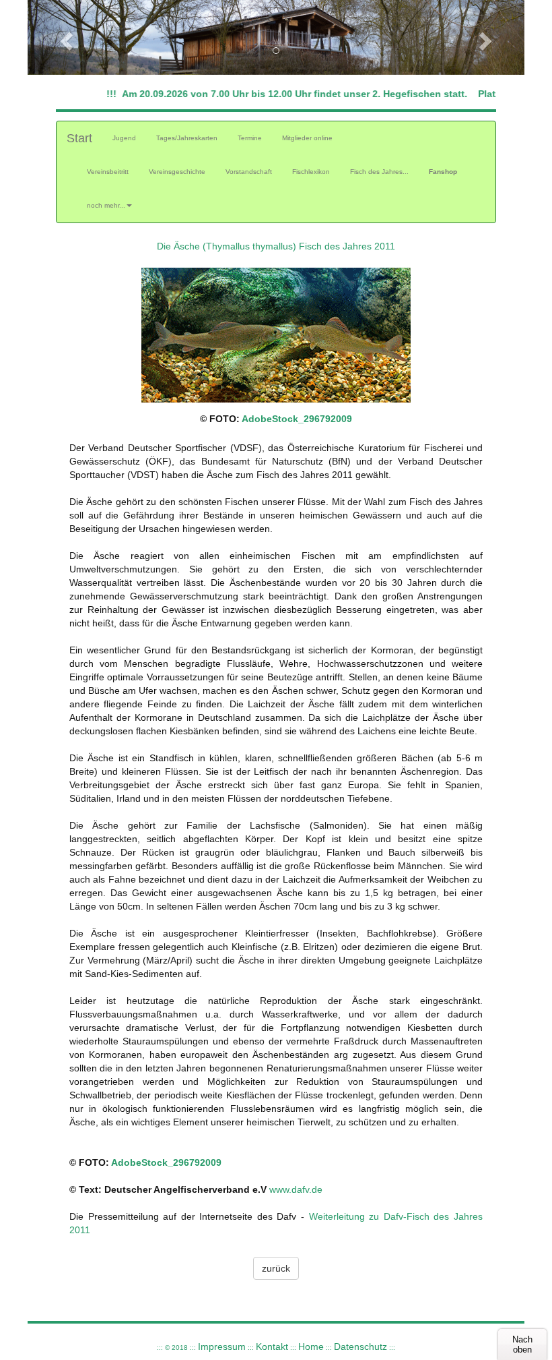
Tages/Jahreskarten (186, 138)
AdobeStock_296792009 (297, 418)
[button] (65, 37)
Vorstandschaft (249, 171)
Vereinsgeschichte (177, 171)
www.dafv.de (295, 1189)
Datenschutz (360, 1346)
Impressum (222, 1346)
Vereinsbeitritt (108, 171)
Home (311, 1346)
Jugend (129, 138)
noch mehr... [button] (106, 205)
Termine (250, 138)
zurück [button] (276, 1268)
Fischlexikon (311, 171)
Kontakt (272, 1346)
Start (79, 138)
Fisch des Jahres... (379, 171)
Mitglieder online (307, 138)
